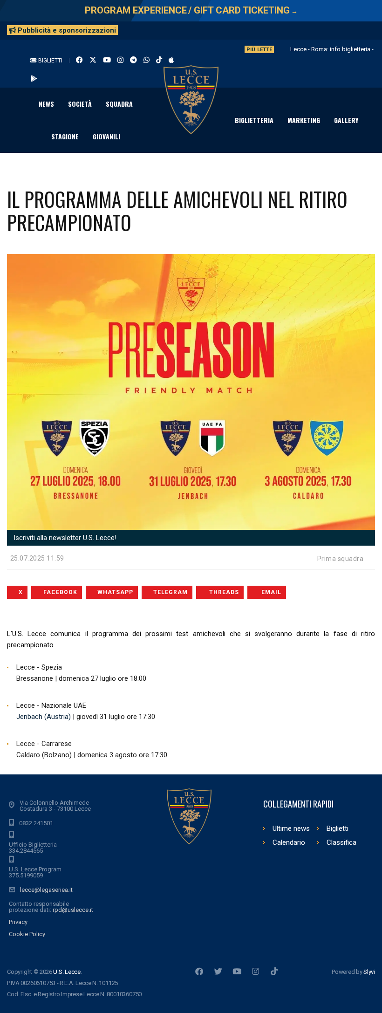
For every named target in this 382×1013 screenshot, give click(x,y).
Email (271, 592)
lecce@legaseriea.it (46, 889)
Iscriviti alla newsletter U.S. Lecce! (64, 538)
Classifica (341, 842)
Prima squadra (340, 558)
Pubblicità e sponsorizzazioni (66, 30)
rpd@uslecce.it (73, 909)
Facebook (60, 592)
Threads (224, 592)
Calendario (289, 842)
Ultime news (291, 828)
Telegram (170, 592)
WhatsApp (115, 592)
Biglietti (49, 60)
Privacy (18, 921)
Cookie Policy (27, 934)
